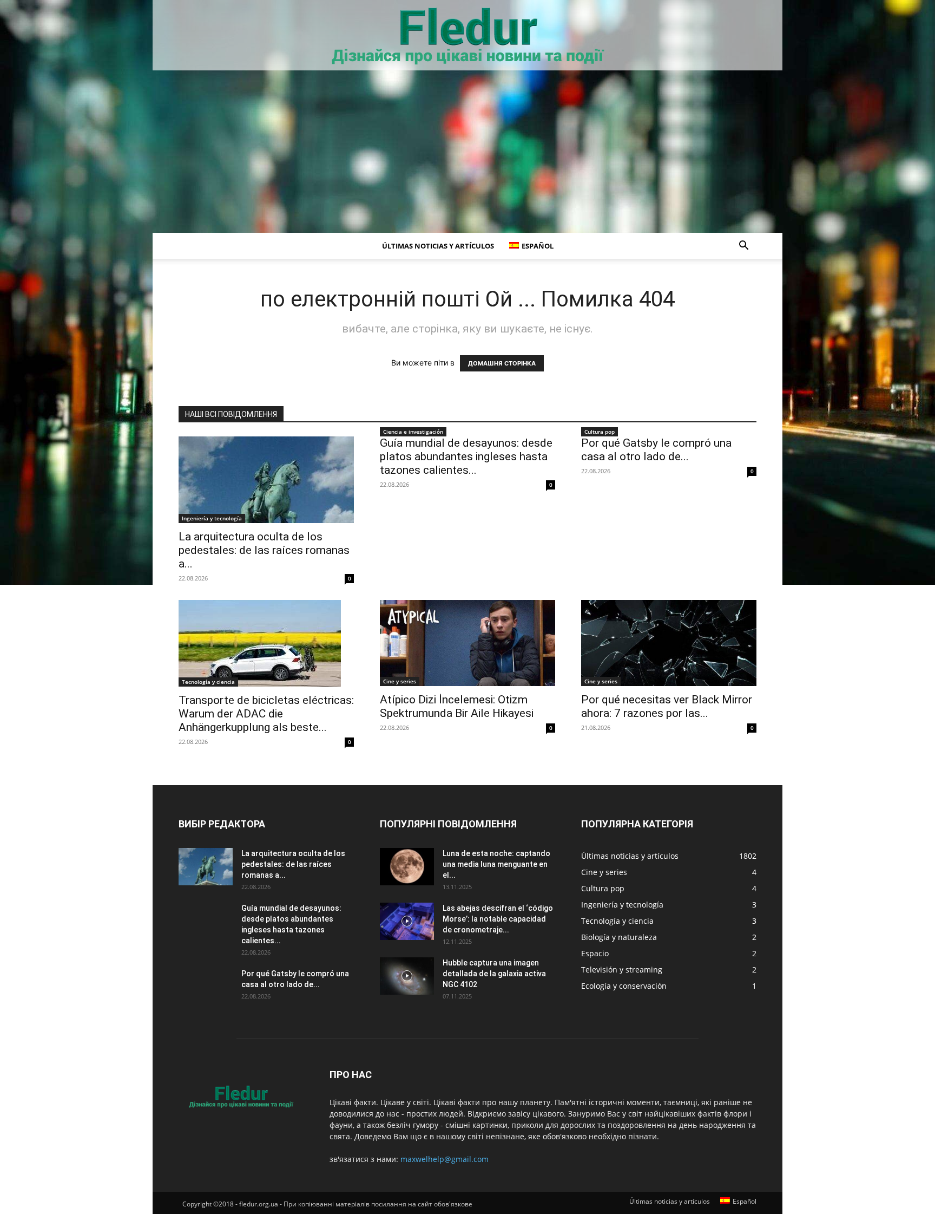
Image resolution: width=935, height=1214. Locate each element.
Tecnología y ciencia (208, 682)
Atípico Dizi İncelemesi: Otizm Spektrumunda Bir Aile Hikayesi (457, 706)
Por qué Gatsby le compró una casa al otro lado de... (656, 449)
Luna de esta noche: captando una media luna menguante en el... (496, 864)
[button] (743, 247)
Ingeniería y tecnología (212, 518)
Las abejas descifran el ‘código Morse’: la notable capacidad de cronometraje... (498, 919)
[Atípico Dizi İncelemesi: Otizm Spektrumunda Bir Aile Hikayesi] (467, 643)
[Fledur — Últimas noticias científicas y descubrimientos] (467, 36)
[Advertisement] (467, 151)
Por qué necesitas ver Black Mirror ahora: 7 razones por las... (666, 706)
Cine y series (399, 681)
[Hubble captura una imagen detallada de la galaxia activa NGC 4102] (407, 976)
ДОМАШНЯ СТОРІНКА (502, 363)
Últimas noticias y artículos (438, 246)
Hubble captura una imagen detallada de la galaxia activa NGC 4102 (494, 973)
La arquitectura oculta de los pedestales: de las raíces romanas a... (264, 550)
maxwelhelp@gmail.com (444, 1159)
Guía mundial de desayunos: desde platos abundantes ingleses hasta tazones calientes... (466, 456)
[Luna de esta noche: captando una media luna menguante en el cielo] (407, 866)
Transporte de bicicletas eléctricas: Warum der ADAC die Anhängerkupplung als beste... (266, 714)
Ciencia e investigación (413, 431)
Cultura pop (599, 431)
